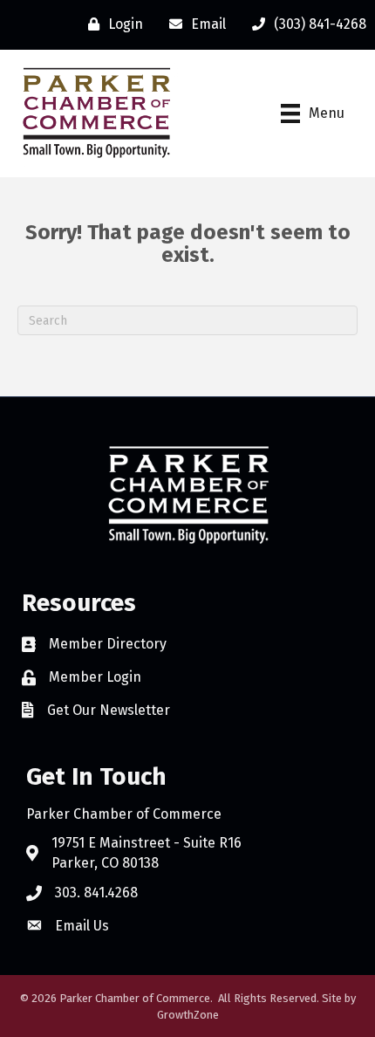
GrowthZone (188, 1014)
